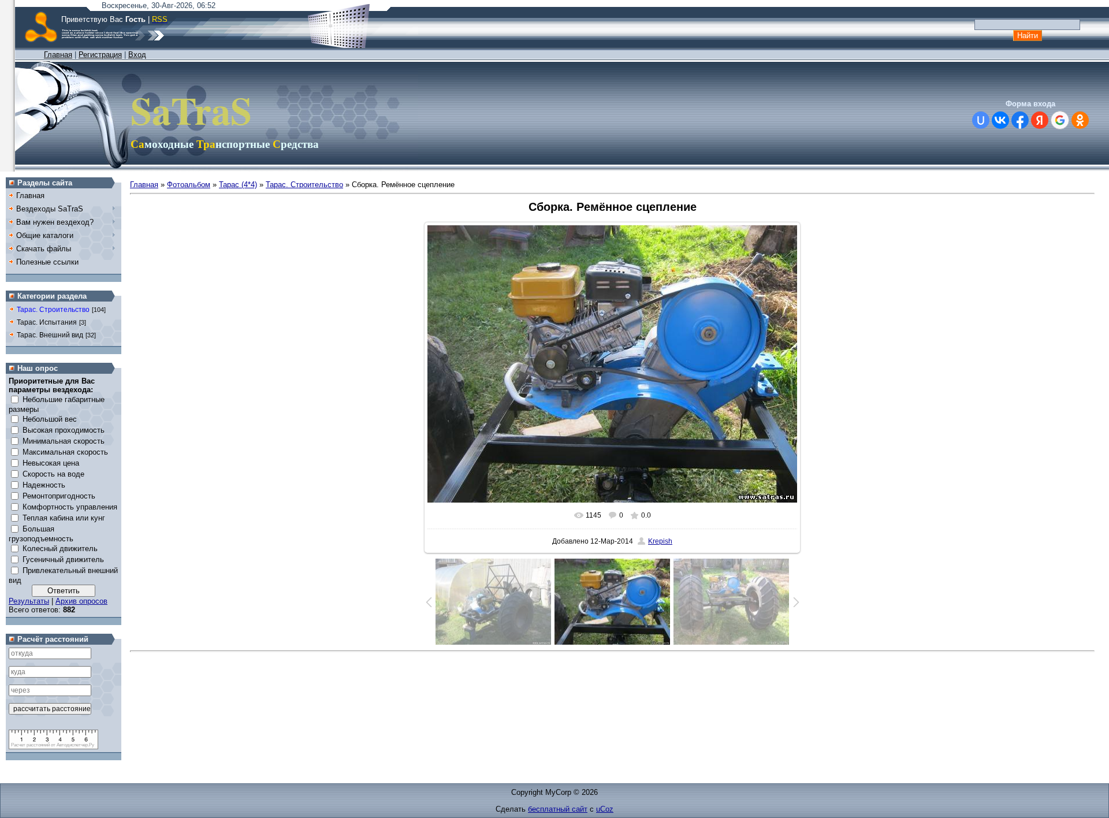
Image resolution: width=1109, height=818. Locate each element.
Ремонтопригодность (59, 496)
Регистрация (100, 54)
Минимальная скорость (64, 441)
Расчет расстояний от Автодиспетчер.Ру (52, 745)
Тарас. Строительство (53, 310)
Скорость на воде (53, 474)
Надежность (44, 485)
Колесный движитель (60, 548)
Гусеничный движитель (63, 559)
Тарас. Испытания (47, 322)
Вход (137, 54)
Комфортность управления (70, 507)
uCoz (604, 809)
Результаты (29, 601)
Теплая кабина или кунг (64, 518)
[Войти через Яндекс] (1039, 120)
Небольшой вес (50, 419)
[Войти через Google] (1060, 120)
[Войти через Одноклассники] (1080, 120)
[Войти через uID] (980, 120)
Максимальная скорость (65, 452)
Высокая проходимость (64, 430)
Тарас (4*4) (238, 184)
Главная (58, 54)
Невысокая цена (51, 463)
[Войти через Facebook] (1020, 120)
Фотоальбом (188, 184)
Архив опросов (81, 601)
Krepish (660, 541)
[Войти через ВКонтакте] (1000, 120)
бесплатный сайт (557, 809)
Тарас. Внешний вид (50, 335)
